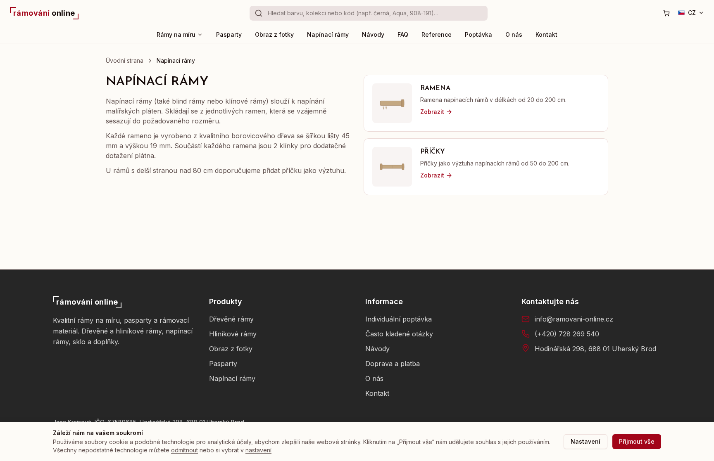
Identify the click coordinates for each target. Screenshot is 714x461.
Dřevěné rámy (231, 319)
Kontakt (546, 34)
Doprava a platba (392, 363)
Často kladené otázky (399, 334)
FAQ (402, 34)
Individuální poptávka (398, 319)
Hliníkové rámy (233, 334)
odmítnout (184, 450)
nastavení (258, 450)
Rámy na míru (176, 34)
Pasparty (229, 34)
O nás (513, 34)
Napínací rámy (328, 34)
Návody (373, 34)
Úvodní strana (124, 60)
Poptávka (478, 34)
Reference (436, 34)
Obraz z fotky (274, 34)
